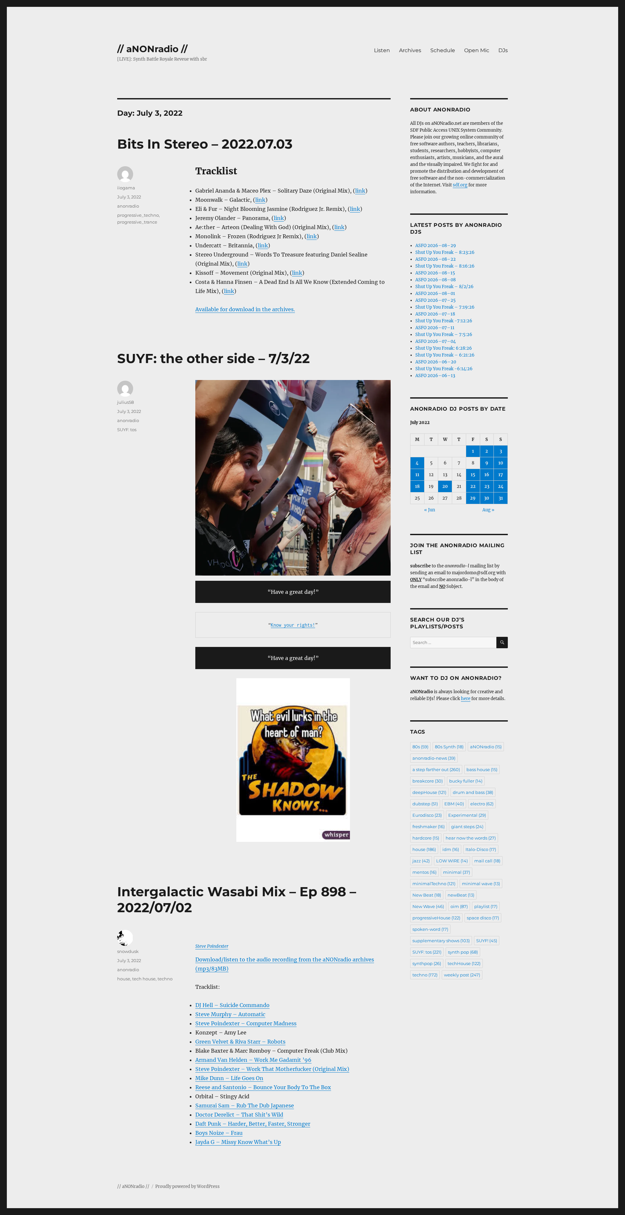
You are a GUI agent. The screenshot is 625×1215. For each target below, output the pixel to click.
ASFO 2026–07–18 (435, 314)
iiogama (126, 187)
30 (486, 498)
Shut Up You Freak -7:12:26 (443, 321)
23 (486, 486)
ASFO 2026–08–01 (435, 293)
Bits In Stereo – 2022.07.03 (205, 144)
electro (481, 803)
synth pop (463, 952)
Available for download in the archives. (245, 309)
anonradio (128, 206)
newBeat (461, 895)
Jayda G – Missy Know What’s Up (238, 1142)
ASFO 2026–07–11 (434, 327)
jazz (421, 860)
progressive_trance (137, 222)
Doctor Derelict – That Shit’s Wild (239, 1114)
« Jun (429, 510)
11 (417, 474)
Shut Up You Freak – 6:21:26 (445, 355)
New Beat (426, 895)
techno (165, 978)
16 (486, 474)
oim (459, 906)
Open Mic (476, 50)
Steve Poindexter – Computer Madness (246, 1023)
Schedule (442, 50)
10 (500, 463)
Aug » (488, 510)
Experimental (467, 815)
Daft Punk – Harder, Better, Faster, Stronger (252, 1123)
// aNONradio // (152, 48)
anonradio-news (433, 758)
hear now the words (471, 838)
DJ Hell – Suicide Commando (232, 1005)
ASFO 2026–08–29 (435, 245)
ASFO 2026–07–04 (435, 341)
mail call (487, 860)
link (360, 190)
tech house (144, 978)
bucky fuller (465, 780)
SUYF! (486, 940)
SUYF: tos (126, 429)
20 (445, 486)
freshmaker (428, 826)
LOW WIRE (452, 860)
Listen (382, 50)
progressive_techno (138, 215)
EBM (454, 803)
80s (420, 746)
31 (501, 498)
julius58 (125, 402)
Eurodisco (427, 815)
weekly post (462, 974)
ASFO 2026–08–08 (435, 280)
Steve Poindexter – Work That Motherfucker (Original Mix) (272, 1069)
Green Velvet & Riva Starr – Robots (240, 1041)
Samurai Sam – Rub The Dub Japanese (244, 1105)
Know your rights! (293, 625)
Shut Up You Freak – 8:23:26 (445, 252)
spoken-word (430, 929)
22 (473, 486)
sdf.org (460, 185)
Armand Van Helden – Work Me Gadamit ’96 (253, 1060)
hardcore (425, 838)
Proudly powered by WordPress (187, 1186)
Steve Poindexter (211, 946)
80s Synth (449, 746)
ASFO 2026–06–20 (435, 362)
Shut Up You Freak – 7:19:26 (445, 307)
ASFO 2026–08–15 (435, 273)
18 (417, 486)
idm (450, 849)
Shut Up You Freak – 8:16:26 (445, 266)
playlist (485, 906)
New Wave (428, 906)
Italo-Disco (480, 849)
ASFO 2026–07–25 (435, 300)
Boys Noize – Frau (219, 1133)
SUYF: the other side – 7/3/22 (213, 358)
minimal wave (481, 883)
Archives (410, 50)
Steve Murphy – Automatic (230, 1014)
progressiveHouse (436, 917)
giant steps (467, 826)
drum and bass (473, 792)
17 (500, 474)
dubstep (425, 803)
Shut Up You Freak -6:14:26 (444, 369)
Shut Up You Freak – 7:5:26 (443, 334)
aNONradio (486, 746)
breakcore (427, 780)
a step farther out (436, 769)
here (465, 698)
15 (473, 474)
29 (473, 498)
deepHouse (429, 792)
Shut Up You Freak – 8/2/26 (444, 286)
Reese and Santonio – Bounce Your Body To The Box (263, 1087)
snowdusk (128, 951)
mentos (424, 872)
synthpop (426, 963)
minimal (456, 872)
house (123, 978)
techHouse (464, 963)
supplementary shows (441, 940)
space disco (483, 917)
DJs (503, 50)
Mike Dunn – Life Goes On (229, 1078)
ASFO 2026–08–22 (435, 259)
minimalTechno (433, 883)
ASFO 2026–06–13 (435, 375)
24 (501, 486)
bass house (481, 769)
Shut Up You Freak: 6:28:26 (443, 348)
